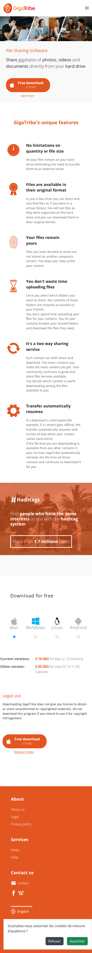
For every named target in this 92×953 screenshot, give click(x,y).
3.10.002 (42, 658)
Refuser (54, 941)
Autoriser (77, 941)
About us (17, 809)
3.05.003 (42, 666)
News (15, 850)
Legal (15, 816)
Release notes (24, 752)
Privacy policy (21, 824)
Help (14, 857)
